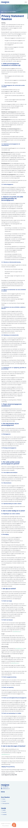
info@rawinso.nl (6, 788)
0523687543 (5, 787)
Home (2, 11)
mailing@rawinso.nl (19, 648)
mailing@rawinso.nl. (17, 631)
